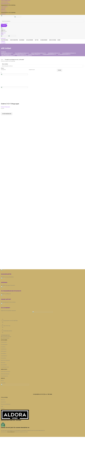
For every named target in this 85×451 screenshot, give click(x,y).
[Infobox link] (42, 218)
